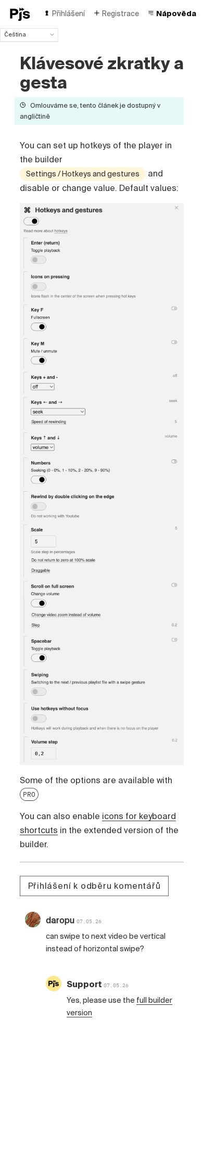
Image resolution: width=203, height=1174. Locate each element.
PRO (29, 794)
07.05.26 (89, 921)
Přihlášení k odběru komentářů (94, 885)
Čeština (15, 34)
